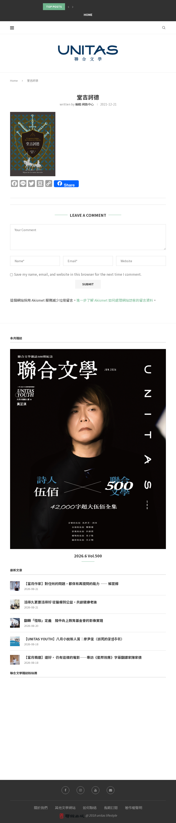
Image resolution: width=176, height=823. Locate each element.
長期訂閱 (111, 807)
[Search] (164, 27)
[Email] (110, 790)
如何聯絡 (90, 807)
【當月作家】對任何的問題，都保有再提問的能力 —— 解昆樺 (71, 583)
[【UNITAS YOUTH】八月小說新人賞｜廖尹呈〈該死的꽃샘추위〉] (15, 641)
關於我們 (41, 807)
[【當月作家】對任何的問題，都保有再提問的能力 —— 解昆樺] (15, 586)
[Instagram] (80, 790)
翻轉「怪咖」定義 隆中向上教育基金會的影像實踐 (63, 620)
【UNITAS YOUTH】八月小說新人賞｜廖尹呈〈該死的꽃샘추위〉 (74, 638)
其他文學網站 (65, 807)
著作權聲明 (133, 807)
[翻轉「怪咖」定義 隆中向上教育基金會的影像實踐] (15, 623)
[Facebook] (65, 790)
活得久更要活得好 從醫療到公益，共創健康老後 (60, 602)
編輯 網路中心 (84, 104)
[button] (68, 6)
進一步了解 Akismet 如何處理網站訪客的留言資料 (114, 300)
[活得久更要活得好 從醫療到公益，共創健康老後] (15, 604)
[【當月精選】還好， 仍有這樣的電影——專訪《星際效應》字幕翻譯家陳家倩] (15, 660)
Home (88, 14)
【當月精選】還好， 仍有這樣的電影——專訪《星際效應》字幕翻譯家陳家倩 (83, 657)
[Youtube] (95, 790)
